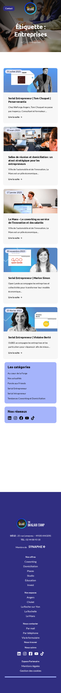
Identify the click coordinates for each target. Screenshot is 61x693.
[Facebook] (21, 418)
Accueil (24, 42)
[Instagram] (15, 418)
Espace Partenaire (30, 661)
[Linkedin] (10, 418)
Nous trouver (30, 642)
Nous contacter (30, 623)
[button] (15, 117)
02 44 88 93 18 (33, 539)
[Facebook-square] (31, 654)
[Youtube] (27, 418)
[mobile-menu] (51, 8)
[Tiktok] (33, 418)
